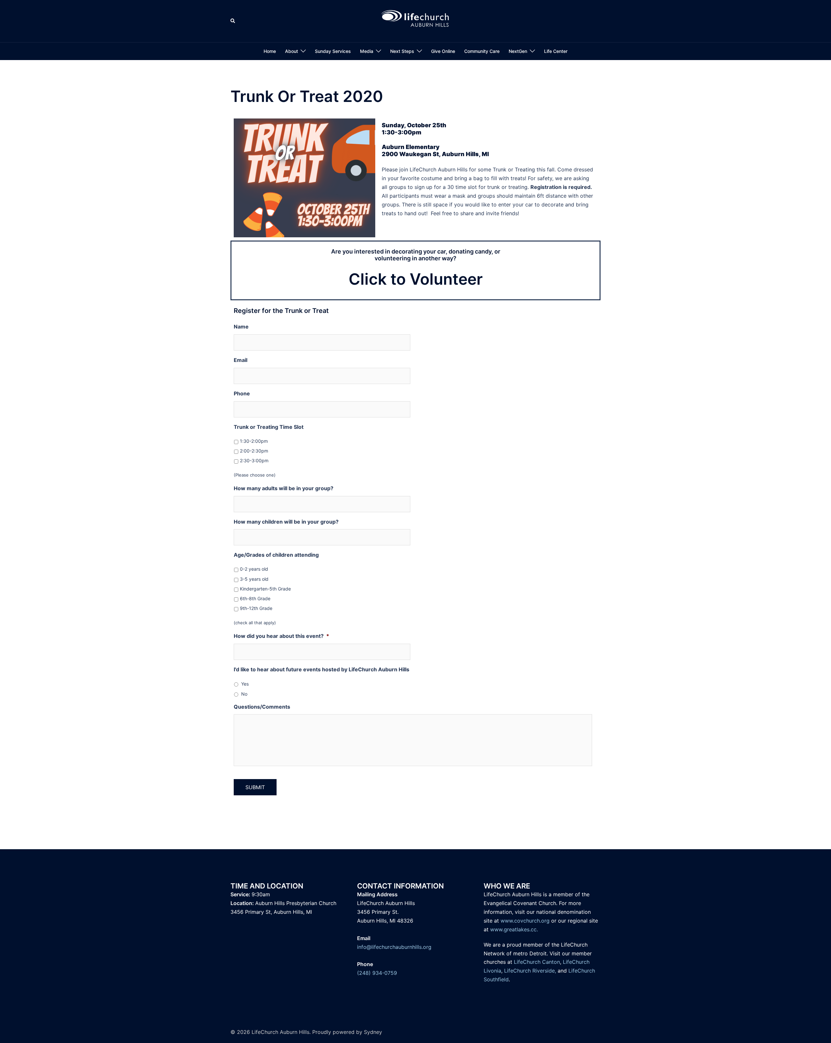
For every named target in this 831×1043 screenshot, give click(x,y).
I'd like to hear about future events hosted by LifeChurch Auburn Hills (321, 669)
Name (241, 326)
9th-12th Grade (256, 608)
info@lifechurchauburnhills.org (394, 947)
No (244, 694)
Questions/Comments (262, 706)
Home (270, 51)
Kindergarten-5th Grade (265, 588)
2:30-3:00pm (254, 460)
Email (240, 360)
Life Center (555, 51)
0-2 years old (254, 569)
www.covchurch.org (525, 920)
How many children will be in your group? (286, 521)
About (291, 51)
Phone (242, 393)
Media (366, 51)
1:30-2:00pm (254, 441)
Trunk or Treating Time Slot (269, 427)
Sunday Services (333, 51)
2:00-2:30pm (254, 450)
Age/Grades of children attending (276, 555)
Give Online (443, 51)
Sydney (373, 1032)
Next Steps (402, 51)
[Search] (233, 21)
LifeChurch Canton (537, 962)
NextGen (518, 51)
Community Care (482, 51)
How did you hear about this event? (281, 636)
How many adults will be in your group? (283, 488)
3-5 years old (254, 579)
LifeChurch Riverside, (530, 970)
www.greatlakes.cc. (514, 929)
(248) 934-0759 (377, 973)
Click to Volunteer (416, 279)
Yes (245, 684)
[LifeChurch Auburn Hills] (415, 20)
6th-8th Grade (255, 598)
